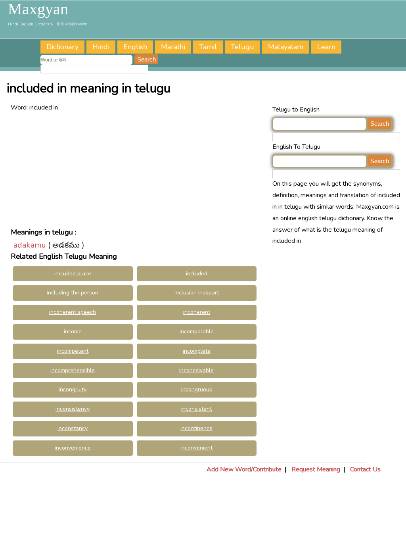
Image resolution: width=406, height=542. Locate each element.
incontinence (196, 428)
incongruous (196, 389)
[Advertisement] (139, 169)
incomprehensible (72, 370)
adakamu (29, 245)
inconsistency (73, 409)
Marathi (173, 47)
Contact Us (365, 469)
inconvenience (73, 448)
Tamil (208, 47)
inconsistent (196, 409)
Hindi (100, 47)
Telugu (242, 47)
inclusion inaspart (196, 292)
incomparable (197, 331)
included (196, 273)
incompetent (72, 351)
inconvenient (196, 448)
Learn (326, 47)
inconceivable (196, 370)
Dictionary (62, 47)
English (135, 47)
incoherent (196, 312)
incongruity (72, 389)
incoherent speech (72, 312)
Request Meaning (315, 469)
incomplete (197, 351)
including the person (72, 292)
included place (72, 273)
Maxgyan (38, 9)
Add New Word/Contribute (244, 469)
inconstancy (72, 428)
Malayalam (285, 47)
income (73, 331)
